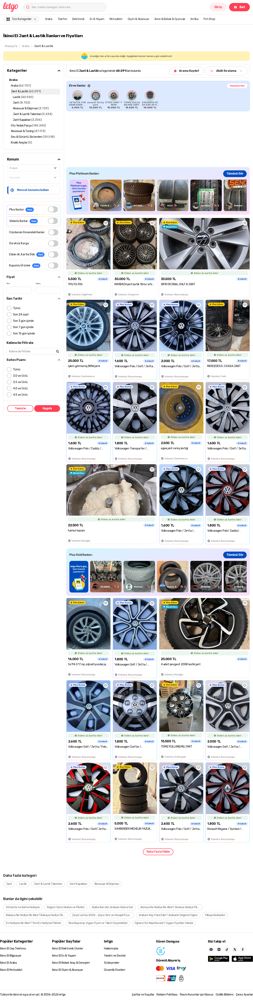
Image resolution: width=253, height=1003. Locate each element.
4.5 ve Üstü (20, 394)
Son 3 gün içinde (23, 321)
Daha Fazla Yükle (158, 851)
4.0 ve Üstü (20, 388)
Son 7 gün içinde (23, 327)
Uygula (47, 408)
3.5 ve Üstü (20, 382)
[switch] (53, 209)
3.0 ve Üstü (20, 375)
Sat (242, 7)
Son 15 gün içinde (24, 333)
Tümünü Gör (237, 85)
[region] (158, 100)
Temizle (20, 408)
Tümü (16, 308)
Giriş (218, 7)
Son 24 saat (21, 314)
